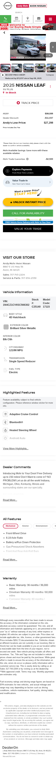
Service (16, 21)
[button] (4, 32)
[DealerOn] (10, 747)
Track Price (30, 103)
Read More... (10, 500)
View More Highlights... (15, 448)
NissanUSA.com (9, 756)
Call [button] (6, 21)
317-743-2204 (17, 274)
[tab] (10, 526)
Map (27, 21)
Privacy (33, 753)
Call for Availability (28, 213)
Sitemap (40, 753)
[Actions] (50, 86)
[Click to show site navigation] (50, 19)
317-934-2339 (28, 277)
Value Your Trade (28, 228)
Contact (38, 21)
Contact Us (24, 753)
